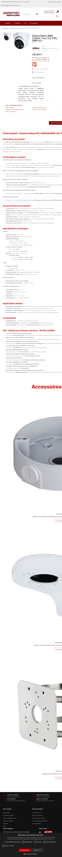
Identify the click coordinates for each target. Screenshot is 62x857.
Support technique (37, 815)
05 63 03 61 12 (25, 1)
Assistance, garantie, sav (39, 107)
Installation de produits (38, 818)
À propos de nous (52, 1)
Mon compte (6, 812)
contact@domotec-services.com (11, 5)
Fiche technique (36, 83)
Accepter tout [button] (25, 850)
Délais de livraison (11, 111)
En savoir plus (51, 839)
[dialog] (31, 845)
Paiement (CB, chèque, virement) (15, 109)
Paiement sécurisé (8, 821)
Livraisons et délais (8, 815)
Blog (59, 1)
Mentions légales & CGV (9, 818)
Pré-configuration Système (39, 821)
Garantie (5, 823)
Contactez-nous (36, 812)
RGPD (4, 826)
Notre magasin (10, 107)
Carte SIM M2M (36, 823)
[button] (25, 23)
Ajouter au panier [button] (40, 59)
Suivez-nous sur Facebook (39, 109)
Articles (5, 28)
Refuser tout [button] (37, 850)
